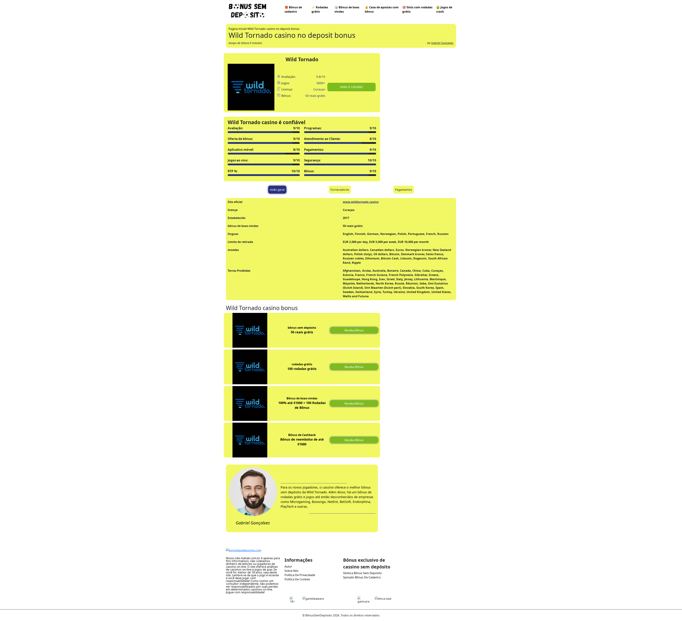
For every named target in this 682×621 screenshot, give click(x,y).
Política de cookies (297, 579)
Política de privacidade (300, 575)
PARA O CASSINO (351, 87)
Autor (288, 566)
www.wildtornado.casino (361, 202)
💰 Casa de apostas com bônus (382, 9)
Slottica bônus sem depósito (362, 573)
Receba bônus (354, 330)
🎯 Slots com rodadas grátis (417, 9)
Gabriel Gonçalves (442, 43)
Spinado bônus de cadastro (362, 577)
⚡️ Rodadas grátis (320, 9)
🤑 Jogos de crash (444, 9)
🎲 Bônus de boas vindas (346, 9)
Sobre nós (292, 571)
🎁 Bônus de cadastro (293, 9)
